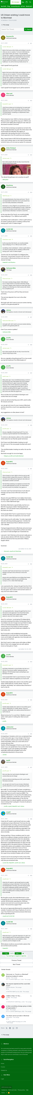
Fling (8, 6)
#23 (31, 155)
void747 (9, 1021)
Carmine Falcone (10, 987)
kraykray (8, 978)
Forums (3, 1067)
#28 (31, 344)
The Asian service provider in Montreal (17, 1016)
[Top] (6, 1092)
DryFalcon (5, 20)
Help (27, 1090)
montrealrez (9, 1017)
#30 (31, 425)
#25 (31, 236)
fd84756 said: (6, 195)
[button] (20, 2)
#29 (31, 373)
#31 (31, 468)
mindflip (8, 997)
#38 (31, 819)
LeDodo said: (6, 158)
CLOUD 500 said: (6, 46)
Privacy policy (21, 1090)
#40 (31, 929)
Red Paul (9, 991)
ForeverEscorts (15, 6)
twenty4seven (11, 1001)
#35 (31, 700)
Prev (6, 953)
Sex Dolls (3, 6)
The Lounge (14, 978)
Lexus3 (12, 1011)
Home (2, 1063)
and (9, 262)
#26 (31, 275)
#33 (31, 604)
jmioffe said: (5, 428)
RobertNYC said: (6, 104)
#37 (31, 767)
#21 (31, 43)
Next (17, 953)
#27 (31, 317)
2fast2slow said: (6, 239)
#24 (31, 192)
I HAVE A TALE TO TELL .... (14, 996)
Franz (7, 1009)
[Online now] (4, 271)
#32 (31, 564)
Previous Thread (16, 960)
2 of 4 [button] (11, 953)
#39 (31, 875)
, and (13, 456)
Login (2, 1079)
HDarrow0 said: (6, 278)
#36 (31, 734)
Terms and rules (12, 1090)
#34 (31, 661)
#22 (31, 100)
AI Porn (23, 6)
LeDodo (12, 979)
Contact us (4, 1070)
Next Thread (16, 964)
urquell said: (5, 879)
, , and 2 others (14, 806)
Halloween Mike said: (8, 320)
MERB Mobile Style (6, 1087)
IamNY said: (5, 376)
